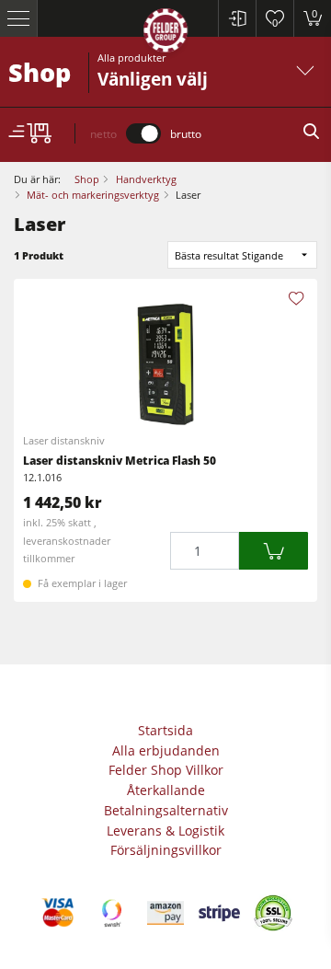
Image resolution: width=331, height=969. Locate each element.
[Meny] (19, 18)
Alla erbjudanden (166, 750)
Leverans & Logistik (165, 830)
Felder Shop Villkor (165, 770)
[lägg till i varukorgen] (273, 551)
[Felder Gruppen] (165, 33)
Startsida (165, 730)
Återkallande (166, 790)
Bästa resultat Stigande (229, 255)
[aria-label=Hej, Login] (237, 18)
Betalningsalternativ (166, 810)
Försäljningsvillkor (166, 850)
